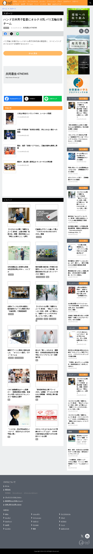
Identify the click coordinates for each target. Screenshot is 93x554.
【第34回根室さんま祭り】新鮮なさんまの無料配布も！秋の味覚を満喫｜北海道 (78, 127)
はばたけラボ (56, 4)
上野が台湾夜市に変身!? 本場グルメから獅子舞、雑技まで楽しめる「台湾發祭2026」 (82, 291)
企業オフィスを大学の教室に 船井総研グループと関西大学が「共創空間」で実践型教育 (19, 308)
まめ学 (23, 4)
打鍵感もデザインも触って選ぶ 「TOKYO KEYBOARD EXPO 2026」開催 (47, 231)
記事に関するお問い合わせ (13, 504)
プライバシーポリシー (31, 493)
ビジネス (43, 4)
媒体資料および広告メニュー (14, 501)
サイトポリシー (17, 493)
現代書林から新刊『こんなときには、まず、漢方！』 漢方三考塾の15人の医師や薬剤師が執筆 (78, 263)
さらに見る (33, 53)
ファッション (51, 1)
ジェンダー (22, 1)
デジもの (30, 4)
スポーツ (75, 1)
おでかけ (16, 4)
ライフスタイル (33, 1)
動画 (49, 4)
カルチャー (67, 1)
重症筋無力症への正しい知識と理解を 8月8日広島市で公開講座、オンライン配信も (78, 273)
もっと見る (83, 98)
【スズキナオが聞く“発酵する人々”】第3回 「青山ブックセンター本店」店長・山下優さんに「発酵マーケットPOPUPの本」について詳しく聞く (46, 311)
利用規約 (8, 493)
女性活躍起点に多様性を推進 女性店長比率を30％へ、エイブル (19, 269)
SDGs (15, 1)
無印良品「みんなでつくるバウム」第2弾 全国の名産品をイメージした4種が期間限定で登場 (78, 218)
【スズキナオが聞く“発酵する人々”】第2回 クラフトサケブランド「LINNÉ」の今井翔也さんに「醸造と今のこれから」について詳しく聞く (78, 419)
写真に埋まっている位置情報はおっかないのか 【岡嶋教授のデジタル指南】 (78, 169)
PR (37, 360)
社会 (47, 277)
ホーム (7, 486)
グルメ (59, 1)
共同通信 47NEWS (30, 28)
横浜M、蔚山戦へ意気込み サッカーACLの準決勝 (34, 162)
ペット (36, 4)
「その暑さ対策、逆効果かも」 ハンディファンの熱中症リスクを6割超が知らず (82, 249)
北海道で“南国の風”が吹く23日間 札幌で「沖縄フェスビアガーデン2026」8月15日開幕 (79, 317)
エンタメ (42, 1)
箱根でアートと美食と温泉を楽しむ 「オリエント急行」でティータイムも (19, 352)
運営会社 (8, 489)
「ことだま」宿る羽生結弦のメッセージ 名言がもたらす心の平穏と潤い (19, 431)
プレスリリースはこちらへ (13, 497)
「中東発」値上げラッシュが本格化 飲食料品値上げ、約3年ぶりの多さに (78, 364)
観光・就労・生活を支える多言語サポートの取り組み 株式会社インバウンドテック (78, 452)
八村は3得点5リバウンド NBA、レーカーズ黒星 (34, 113)
